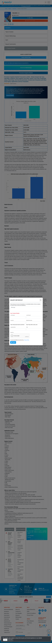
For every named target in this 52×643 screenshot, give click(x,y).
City (27, 327)
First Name (12, 315)
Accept (5, 639)
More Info (10, 639)
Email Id (12, 320)
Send (14, 342)
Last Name (28, 315)
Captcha (12, 332)
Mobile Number (29, 320)
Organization (13, 327)
